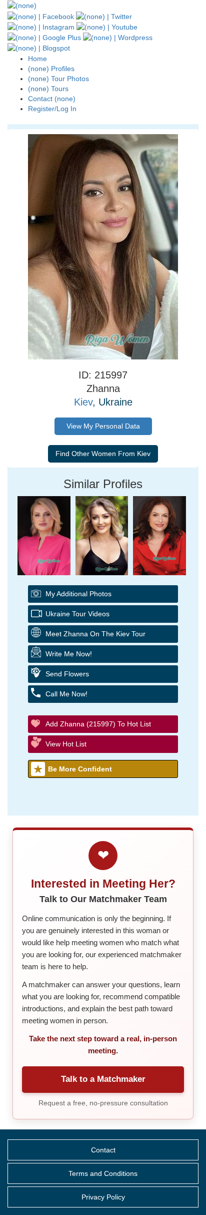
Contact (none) (52, 99)
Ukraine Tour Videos (78, 614)
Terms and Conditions (103, 1173)
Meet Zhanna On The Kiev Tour (96, 634)
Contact (103, 1150)
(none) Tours (48, 89)
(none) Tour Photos (58, 79)
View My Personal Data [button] (103, 426)
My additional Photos (79, 594)
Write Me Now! (69, 654)
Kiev (83, 402)
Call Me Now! (67, 694)
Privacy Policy (103, 1197)
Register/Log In (52, 109)
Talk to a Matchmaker (103, 1079)
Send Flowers (67, 674)
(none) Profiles (51, 69)
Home (37, 59)
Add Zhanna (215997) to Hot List (98, 724)
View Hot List (66, 744)
